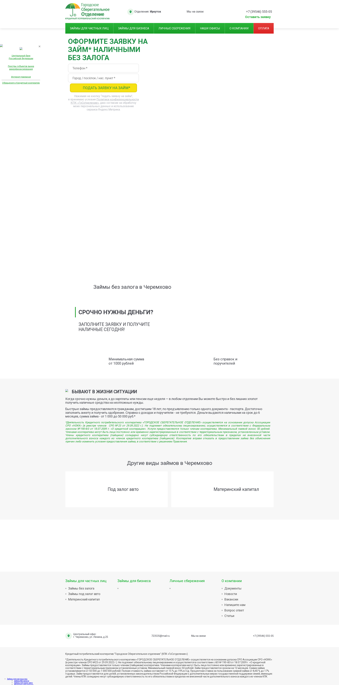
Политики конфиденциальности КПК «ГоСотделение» (189, 251)
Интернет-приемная (21, 77)
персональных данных (127, 214)
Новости (230, 594)
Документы (233, 588)
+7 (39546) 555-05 (263, 635)
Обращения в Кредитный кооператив (21, 83)
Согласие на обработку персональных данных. (99, 257)
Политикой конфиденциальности (185, 214)
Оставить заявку (258, 16)
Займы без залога (81, 588)
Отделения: (141, 11)
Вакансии (231, 599)
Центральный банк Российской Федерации (21, 57)
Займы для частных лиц (89, 28)
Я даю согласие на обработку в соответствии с (141, 214)
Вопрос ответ (234, 610)
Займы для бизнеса (133, 28)
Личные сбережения (175, 28)
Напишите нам (234, 605)
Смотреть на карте (241, 226)
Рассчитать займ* (173, 114)
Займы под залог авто (84, 594)
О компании (239, 28)
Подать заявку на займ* (106, 88)
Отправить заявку (169, 243)
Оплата (263, 28)
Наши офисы (210, 28)
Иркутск (155, 11)
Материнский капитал (84, 599)
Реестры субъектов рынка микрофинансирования (21, 67)
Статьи (229, 616)
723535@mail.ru (160, 635)
